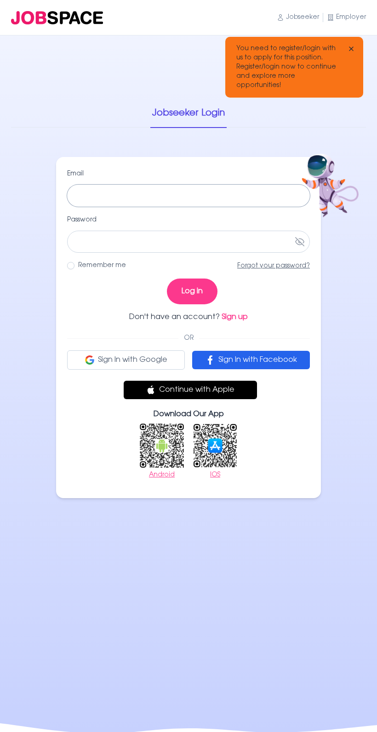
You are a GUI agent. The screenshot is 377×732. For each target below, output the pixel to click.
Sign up (235, 317)
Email (75, 174)
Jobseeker (302, 17)
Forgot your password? (273, 266)
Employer (351, 17)
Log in (192, 291)
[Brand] (57, 17)
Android (162, 475)
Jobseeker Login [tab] (188, 113)
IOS (215, 475)
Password (82, 220)
